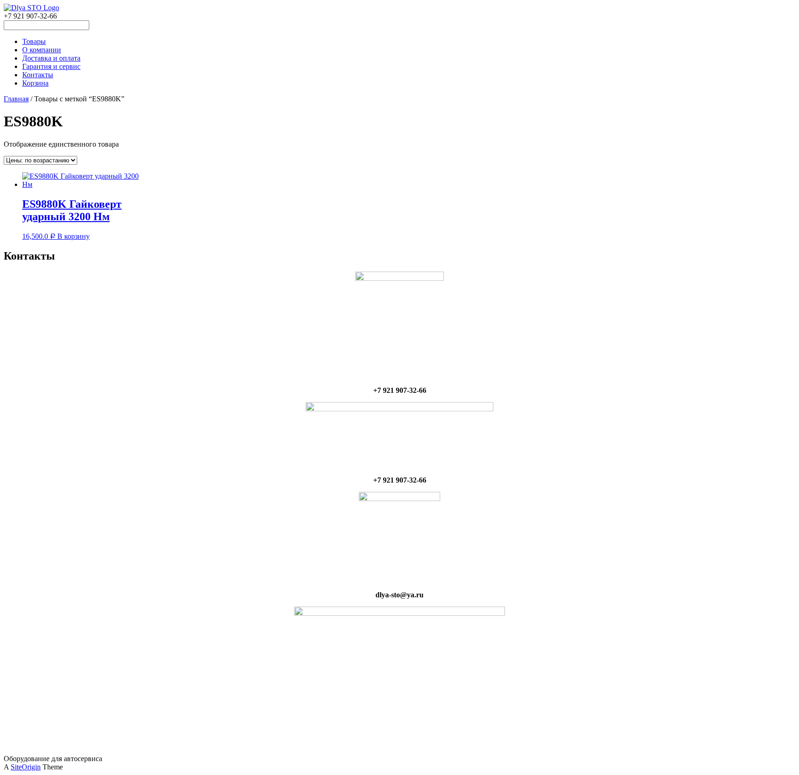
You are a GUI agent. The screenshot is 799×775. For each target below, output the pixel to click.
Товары (34, 41)
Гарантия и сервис (51, 66)
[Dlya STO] (31, 8)
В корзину (73, 236)
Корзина (35, 83)
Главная (16, 99)
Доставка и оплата (51, 58)
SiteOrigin (26, 767)
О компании (41, 50)
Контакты (37, 75)
